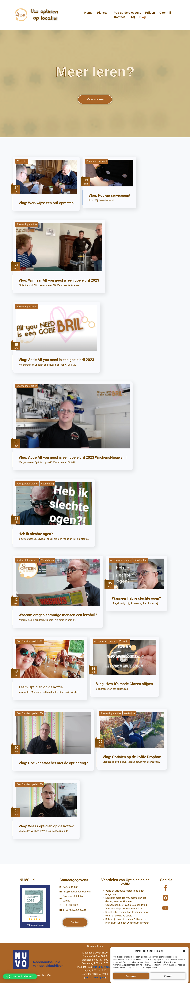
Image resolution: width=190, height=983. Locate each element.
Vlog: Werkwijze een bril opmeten (46, 203)
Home (88, 12)
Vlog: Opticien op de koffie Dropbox (132, 757)
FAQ (132, 17)
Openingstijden (95, 946)
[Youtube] (165, 908)
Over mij (165, 12)
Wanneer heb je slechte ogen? (136, 598)
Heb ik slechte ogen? (36, 534)
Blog (142, 17)
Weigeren (168, 976)
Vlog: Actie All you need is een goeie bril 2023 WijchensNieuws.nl (73, 457)
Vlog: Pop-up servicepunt (109, 195)
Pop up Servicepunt (127, 12)
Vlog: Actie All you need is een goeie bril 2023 (56, 360)
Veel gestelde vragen (27, 483)
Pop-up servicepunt (103, 967)
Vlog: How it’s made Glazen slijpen (124, 684)
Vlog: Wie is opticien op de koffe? (46, 826)
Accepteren (131, 976)
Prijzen (150, 12)
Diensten (103, 12)
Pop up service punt (96, 161)
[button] (184, 950)
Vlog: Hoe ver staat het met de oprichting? (53, 763)
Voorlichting (47, 483)
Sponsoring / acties (26, 224)
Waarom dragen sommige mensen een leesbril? (58, 615)
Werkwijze (21, 161)
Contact (119, 17)
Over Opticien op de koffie (29, 641)
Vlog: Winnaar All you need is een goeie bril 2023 (59, 280)
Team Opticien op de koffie (41, 687)
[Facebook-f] (165, 888)
